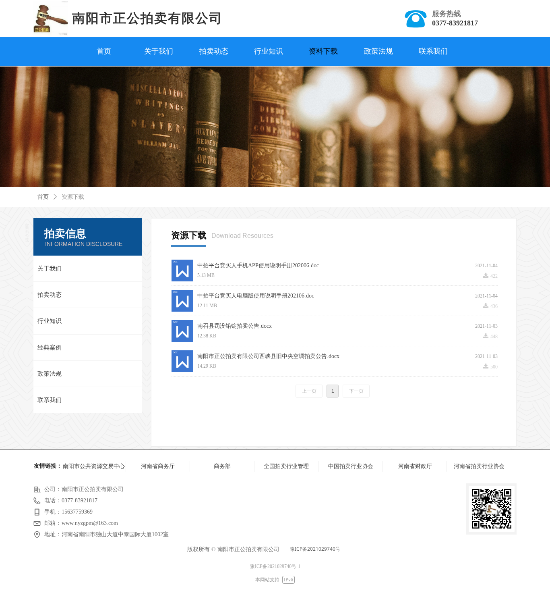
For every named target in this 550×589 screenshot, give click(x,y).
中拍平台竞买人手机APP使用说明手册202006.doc (258, 265)
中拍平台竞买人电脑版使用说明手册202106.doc (255, 296)
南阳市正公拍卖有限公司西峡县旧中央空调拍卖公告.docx (268, 356)
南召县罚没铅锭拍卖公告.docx (234, 326)
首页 (43, 197)
